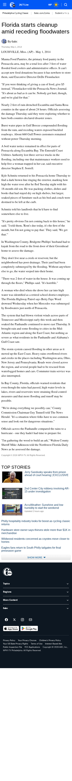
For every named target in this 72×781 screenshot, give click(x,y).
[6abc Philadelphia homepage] (13, 4)
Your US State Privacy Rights (15, 644)
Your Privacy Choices (27, 640)
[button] (4, 4)
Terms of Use (36, 644)
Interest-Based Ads (53, 644)
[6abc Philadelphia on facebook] (6, 619)
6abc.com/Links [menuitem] (42, 13)
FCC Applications (32, 647)
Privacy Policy (9, 640)
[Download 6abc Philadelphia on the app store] (11, 628)
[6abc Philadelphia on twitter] (14, 619)
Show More (35, 557)
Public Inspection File (12, 647)
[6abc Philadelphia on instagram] (22, 619)
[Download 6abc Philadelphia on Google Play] (29, 628)
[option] (18, 13)
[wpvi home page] (7, 572)
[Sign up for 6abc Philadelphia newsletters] (30, 619)
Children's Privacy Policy (50, 640)
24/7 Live (24, 4)
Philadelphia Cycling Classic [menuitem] (15, 13)
